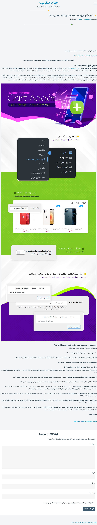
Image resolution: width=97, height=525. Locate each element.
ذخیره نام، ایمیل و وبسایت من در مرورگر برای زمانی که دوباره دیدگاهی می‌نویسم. (68, 502)
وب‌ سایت (92, 493)
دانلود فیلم (87, 522)
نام (93, 473)
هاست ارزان (74, 522)
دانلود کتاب (94, 522)
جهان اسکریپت (48, 2)
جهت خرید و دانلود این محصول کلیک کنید (85, 56)
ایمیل (93, 483)
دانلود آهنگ (81, 522)
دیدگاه (92, 444)
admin (80, 19)
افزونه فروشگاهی (88, 19)
